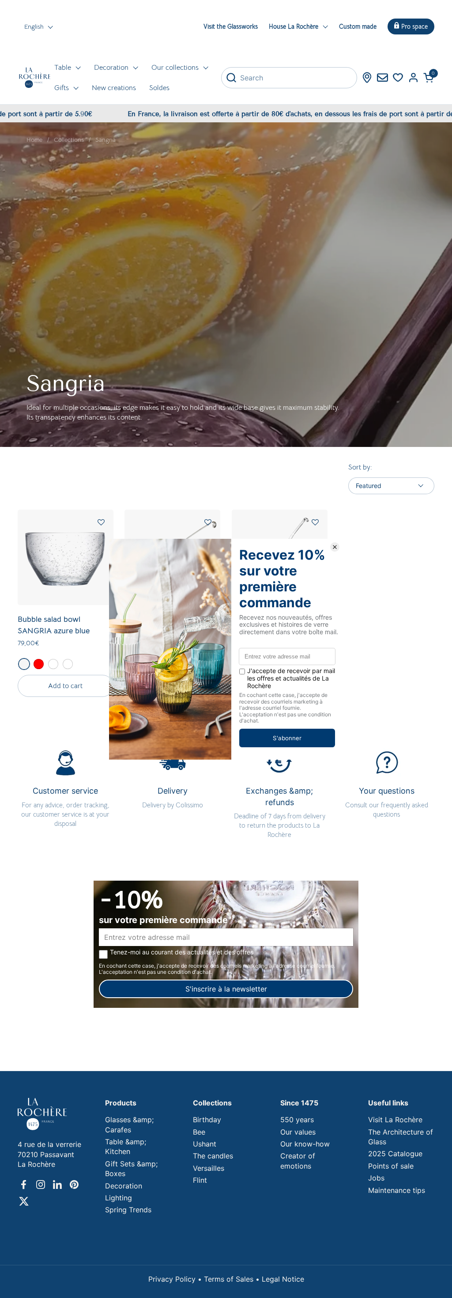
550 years (297, 1119)
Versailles (208, 1168)
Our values (298, 1132)
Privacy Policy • (176, 1279)
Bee (199, 1132)
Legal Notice (283, 1279)
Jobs (376, 1177)
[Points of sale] (367, 77)
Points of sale (391, 1166)
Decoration (123, 1185)
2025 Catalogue (395, 1153)
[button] (428, 77)
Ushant (204, 1143)
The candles (213, 1155)
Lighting (118, 1197)
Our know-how (305, 1143)
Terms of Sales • (233, 1279)
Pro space (414, 26)
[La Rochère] (35, 78)
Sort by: (360, 467)
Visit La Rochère (395, 1119)
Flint (200, 1180)
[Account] (413, 77)
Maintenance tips (396, 1190)
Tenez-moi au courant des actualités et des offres (181, 952)
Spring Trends (128, 1209)
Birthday (207, 1119)
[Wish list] (397, 77)
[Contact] (382, 77)
